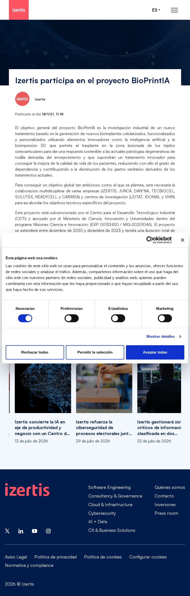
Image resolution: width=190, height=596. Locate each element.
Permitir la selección (95, 352)
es (154, 10)
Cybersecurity (102, 513)
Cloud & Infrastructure (110, 504)
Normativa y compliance (29, 565)
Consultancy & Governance (115, 495)
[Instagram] (48, 530)
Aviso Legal (16, 556)
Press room (166, 513)
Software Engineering (109, 487)
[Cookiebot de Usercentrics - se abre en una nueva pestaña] (150, 240)
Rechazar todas (34, 352)
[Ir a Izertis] (19, 10)
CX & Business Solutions (111, 530)
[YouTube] (34, 530)
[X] (7, 530)
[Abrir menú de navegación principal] (174, 10)
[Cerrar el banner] (182, 240)
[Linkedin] (20, 530)
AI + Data (97, 521)
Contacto (164, 495)
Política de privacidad (55, 556)
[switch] (72, 318)
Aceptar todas (155, 352)
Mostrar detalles (160, 336)
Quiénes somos (170, 487)
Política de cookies (103, 556)
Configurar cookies (148, 556)
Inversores (165, 504)
